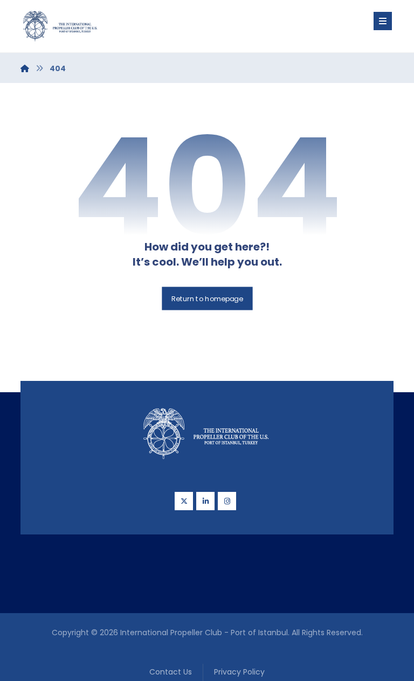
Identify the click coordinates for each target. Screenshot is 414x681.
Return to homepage (207, 298)
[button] (383, 21)
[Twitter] (184, 501)
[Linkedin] (205, 501)
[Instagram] (227, 501)
